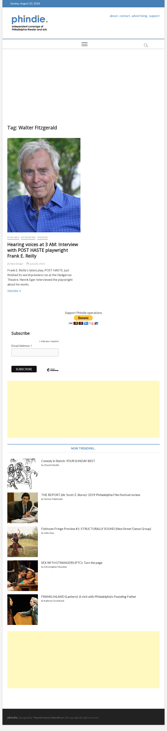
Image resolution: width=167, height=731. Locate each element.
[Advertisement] (83, 85)
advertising (139, 16)
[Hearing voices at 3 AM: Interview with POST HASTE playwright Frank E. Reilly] (43, 185)
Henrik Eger (16, 263)
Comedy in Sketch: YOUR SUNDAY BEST (68, 461)
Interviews (28, 237)
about (114, 16)
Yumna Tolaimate (53, 498)
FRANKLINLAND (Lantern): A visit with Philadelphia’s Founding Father (88, 596)
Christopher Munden (55, 566)
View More (13, 291)
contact (125, 16)
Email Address (21, 346)
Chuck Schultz (51, 465)
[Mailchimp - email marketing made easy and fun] (52, 373)
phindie (12, 717)
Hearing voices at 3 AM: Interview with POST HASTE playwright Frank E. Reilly (42, 250)
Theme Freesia (41, 717)
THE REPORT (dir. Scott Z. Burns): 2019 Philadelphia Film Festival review (90, 495)
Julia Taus (49, 532)
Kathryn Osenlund (54, 600)
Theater (42, 237)
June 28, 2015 (37, 263)
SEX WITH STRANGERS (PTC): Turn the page (71, 562)
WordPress (58, 717)
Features (13, 237)
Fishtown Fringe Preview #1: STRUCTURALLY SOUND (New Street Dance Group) (96, 529)
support (154, 16)
